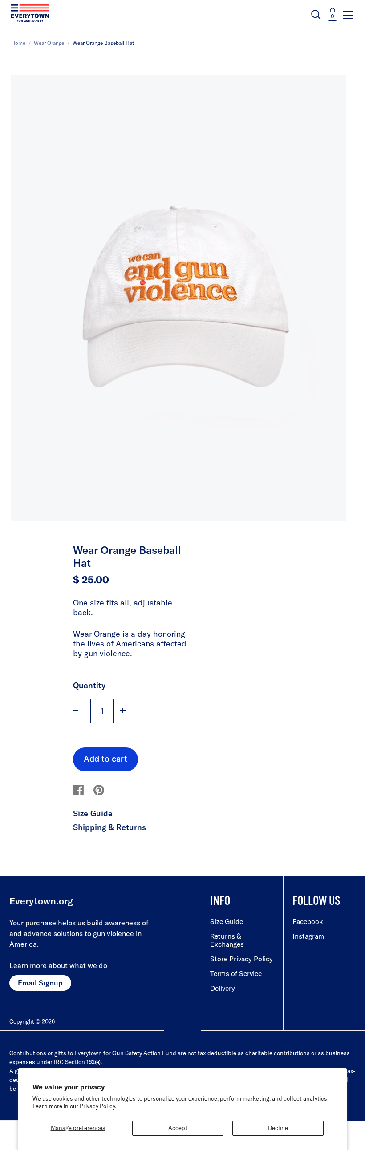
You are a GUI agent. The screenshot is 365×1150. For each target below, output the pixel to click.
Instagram (308, 936)
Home (18, 43)
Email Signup (40, 982)
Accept (177, 1127)
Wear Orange (49, 43)
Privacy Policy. (98, 1106)
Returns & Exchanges (227, 940)
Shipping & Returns (109, 827)
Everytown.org (41, 901)
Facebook (307, 921)
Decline (278, 1127)
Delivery (222, 988)
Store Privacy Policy (241, 958)
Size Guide (93, 813)
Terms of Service (236, 973)
